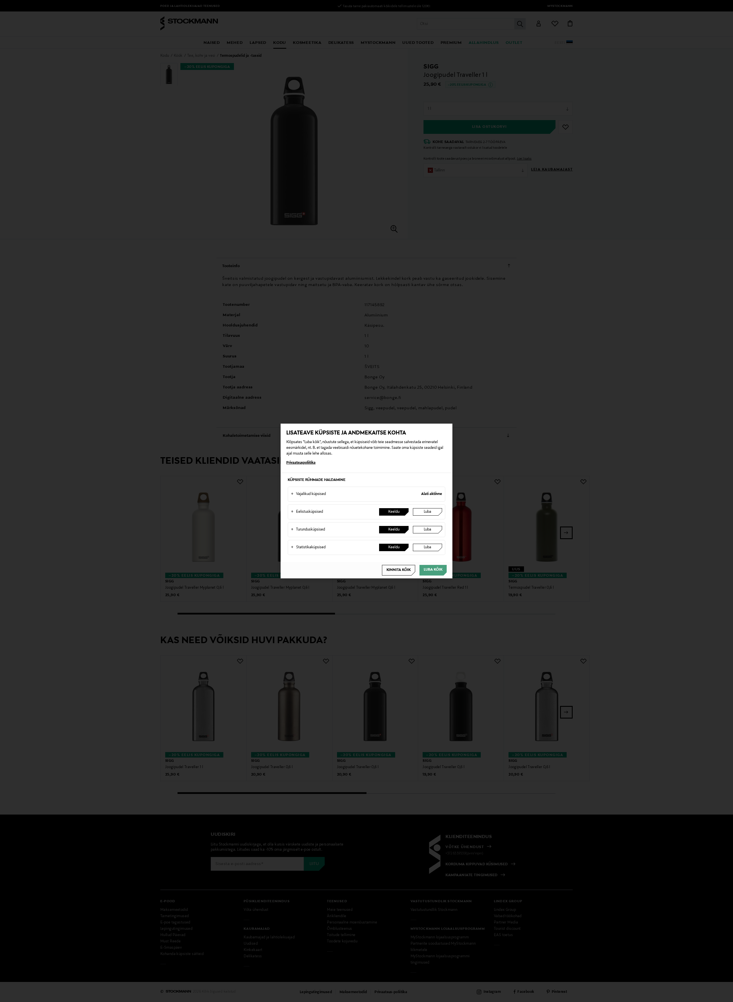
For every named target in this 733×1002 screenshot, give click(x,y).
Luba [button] (427, 512)
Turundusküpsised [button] (308, 529)
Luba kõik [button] (433, 570)
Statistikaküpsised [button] (308, 547)
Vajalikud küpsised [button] (308, 494)
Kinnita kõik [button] (399, 570)
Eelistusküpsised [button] (307, 511)
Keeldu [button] (393, 512)
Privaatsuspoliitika (301, 463)
